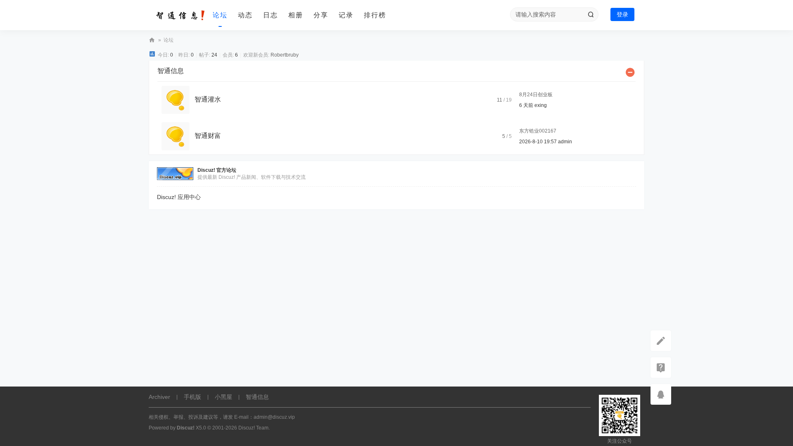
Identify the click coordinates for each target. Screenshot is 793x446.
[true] (590, 14)
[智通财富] (175, 136)
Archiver (159, 397)
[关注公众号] (661, 367)
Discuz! (186, 428)
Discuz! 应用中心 (179, 197)
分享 (320, 15)
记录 (346, 15)
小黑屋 (223, 397)
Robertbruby (285, 55)
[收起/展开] (630, 72)
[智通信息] (178, 15)
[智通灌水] (175, 99)
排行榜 (375, 15)
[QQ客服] (661, 394)
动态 (245, 15)
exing (540, 105)
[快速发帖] (661, 340)
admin (565, 142)
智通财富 (208, 135)
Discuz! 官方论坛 (216, 170)
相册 (295, 15)
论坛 (220, 15)
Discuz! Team (253, 428)
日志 (270, 15)
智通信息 (152, 40)
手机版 (192, 397)
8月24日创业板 (536, 94)
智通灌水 (208, 99)
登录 (622, 14)
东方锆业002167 (537, 131)
